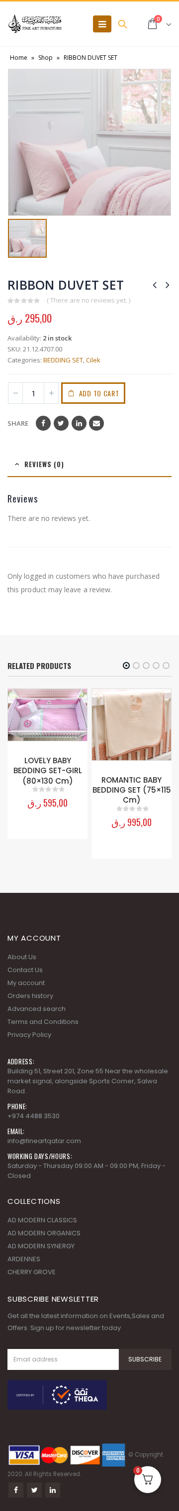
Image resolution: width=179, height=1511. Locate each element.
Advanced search (36, 1008)
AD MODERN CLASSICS (42, 1220)
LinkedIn (79, 423)
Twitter (61, 423)
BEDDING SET (63, 359)
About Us (21, 957)
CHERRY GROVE (31, 1272)
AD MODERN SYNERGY (41, 1246)
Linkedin (52, 1490)
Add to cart (99, 393)
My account (26, 983)
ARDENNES (23, 1259)
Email (96, 423)
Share (17, 423)
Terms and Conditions (43, 1021)
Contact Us (25, 970)
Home (18, 57)
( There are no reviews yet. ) (88, 300)
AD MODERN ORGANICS (44, 1233)
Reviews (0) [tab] (44, 464)
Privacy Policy (29, 1034)
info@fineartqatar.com (44, 1141)
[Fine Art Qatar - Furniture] (34, 24)
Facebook (43, 423)
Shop (45, 57)
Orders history (30, 996)
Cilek (93, 359)
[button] (126, 666)
